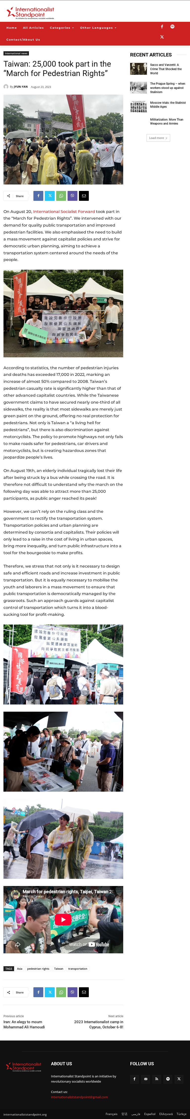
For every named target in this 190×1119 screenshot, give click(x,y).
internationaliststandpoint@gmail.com (79, 1097)
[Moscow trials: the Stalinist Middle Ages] (138, 107)
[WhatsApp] (61, 196)
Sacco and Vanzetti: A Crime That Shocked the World (166, 69)
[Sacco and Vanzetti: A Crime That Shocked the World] (138, 69)
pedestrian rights (38, 968)
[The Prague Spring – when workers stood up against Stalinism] (138, 88)
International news (16, 53)
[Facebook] (162, 27)
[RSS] (156, 1079)
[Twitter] (162, 37)
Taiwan (58, 968)
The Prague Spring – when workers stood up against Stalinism (167, 88)
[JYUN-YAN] (6, 86)
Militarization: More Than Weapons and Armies (166, 122)
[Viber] (72, 196)
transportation (77, 968)
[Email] (84, 196)
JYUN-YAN (21, 86)
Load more (156, 138)
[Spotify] (172, 27)
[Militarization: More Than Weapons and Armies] (138, 124)
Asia (19, 968)
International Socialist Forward (64, 211)
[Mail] (145, 1079)
